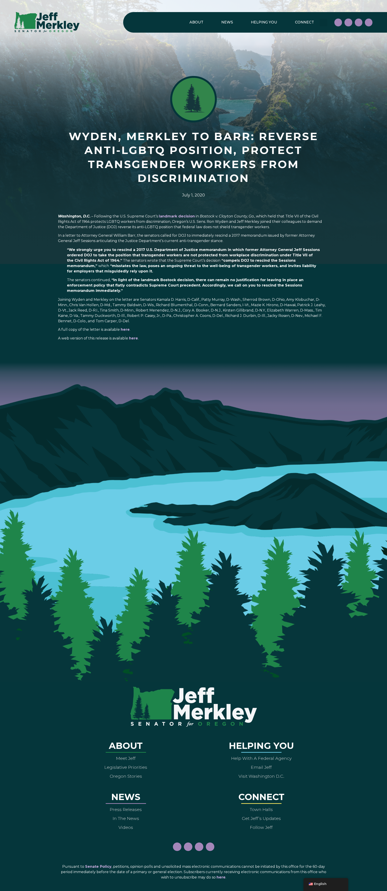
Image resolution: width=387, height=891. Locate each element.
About (196, 22)
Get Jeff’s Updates (261, 818)
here (125, 329)
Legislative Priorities (125, 767)
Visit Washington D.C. (261, 776)
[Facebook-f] (338, 22)
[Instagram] (348, 22)
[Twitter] (368, 22)
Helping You (264, 22)
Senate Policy (98, 866)
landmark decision (177, 216)
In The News (126, 818)
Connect (304, 22)
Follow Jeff (261, 827)
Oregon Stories (126, 776)
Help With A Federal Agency (261, 758)
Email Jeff (261, 767)
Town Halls (261, 809)
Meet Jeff (125, 758)
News (227, 22)
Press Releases (126, 809)
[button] (323, 22)
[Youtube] (358, 22)
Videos (125, 827)
